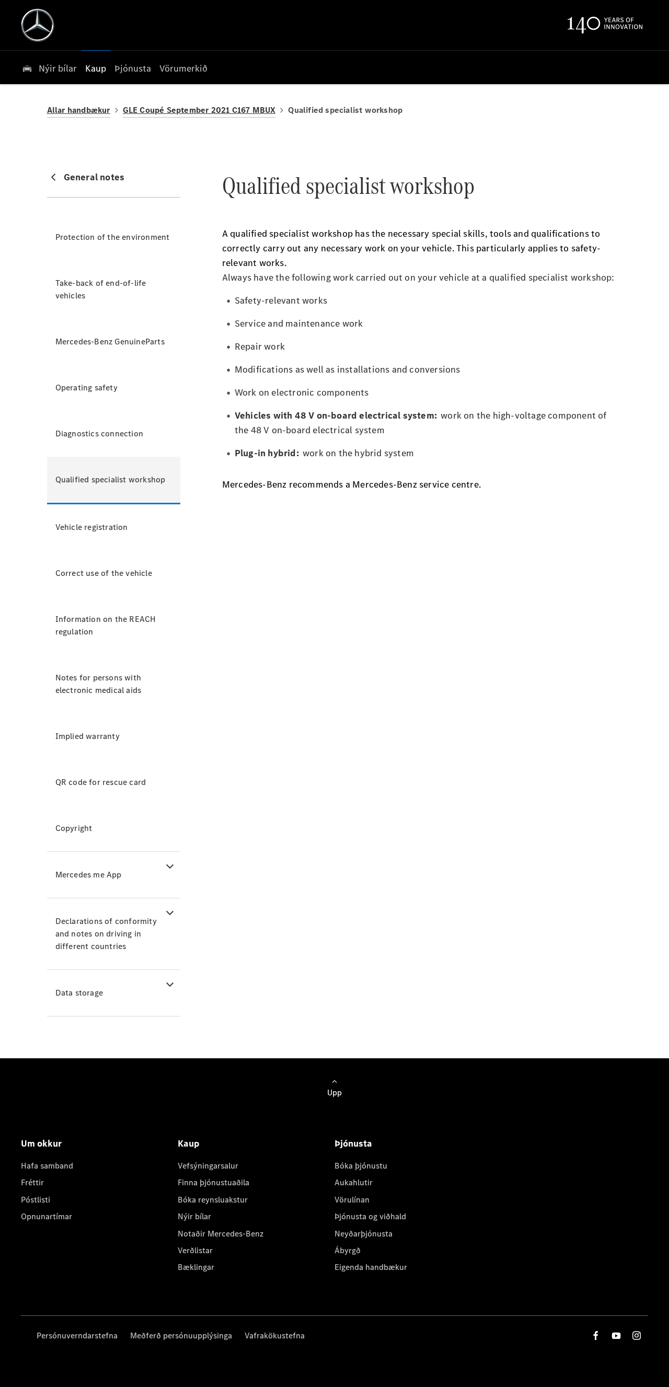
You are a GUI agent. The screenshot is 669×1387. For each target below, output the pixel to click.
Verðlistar (195, 1250)
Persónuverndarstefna (77, 1335)
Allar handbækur (78, 110)
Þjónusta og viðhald (370, 1216)
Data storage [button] (79, 992)
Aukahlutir (353, 1182)
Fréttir (32, 1182)
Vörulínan (352, 1199)
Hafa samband (47, 1165)
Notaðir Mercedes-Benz (220, 1233)
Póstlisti (35, 1199)
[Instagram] (636, 1335)
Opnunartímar (46, 1216)
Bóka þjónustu (360, 1165)
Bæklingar (196, 1267)
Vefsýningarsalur (208, 1165)
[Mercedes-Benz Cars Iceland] (37, 25)
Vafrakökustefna (275, 1335)
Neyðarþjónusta (363, 1233)
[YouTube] (616, 1335)
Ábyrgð (347, 1250)
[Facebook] (596, 1335)
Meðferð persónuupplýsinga (181, 1335)
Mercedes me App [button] (88, 874)
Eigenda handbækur (370, 1267)
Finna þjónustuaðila (213, 1182)
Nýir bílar (194, 1216)
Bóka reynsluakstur (213, 1199)
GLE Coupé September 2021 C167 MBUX (199, 110)
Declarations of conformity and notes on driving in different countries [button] (106, 934)
